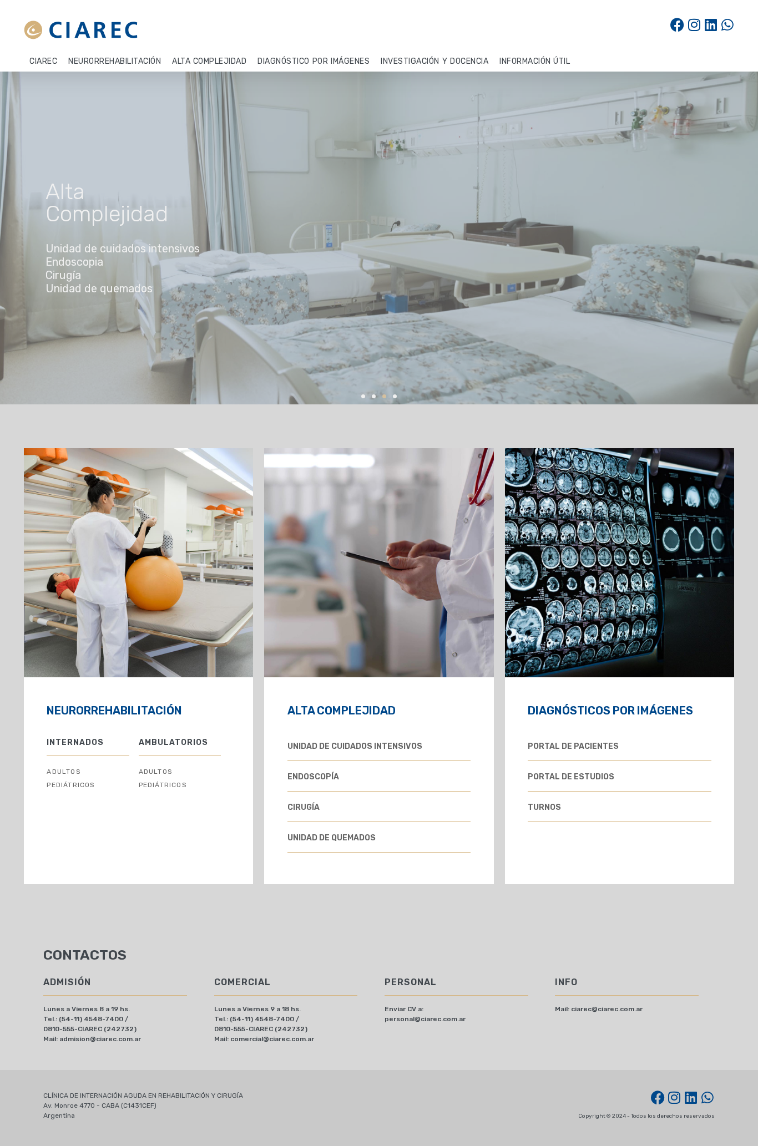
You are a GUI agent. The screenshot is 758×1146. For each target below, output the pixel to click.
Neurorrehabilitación (114, 61)
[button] (363, 396)
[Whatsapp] (727, 25)
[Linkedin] (710, 25)
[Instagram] (694, 25)
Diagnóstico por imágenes (313, 61)
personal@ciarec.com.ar (425, 1019)
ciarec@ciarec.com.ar (607, 1009)
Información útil (534, 61)
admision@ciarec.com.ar (100, 1039)
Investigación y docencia (434, 61)
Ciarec (43, 61)
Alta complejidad (209, 61)
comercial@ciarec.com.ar (272, 1039)
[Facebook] (677, 25)
